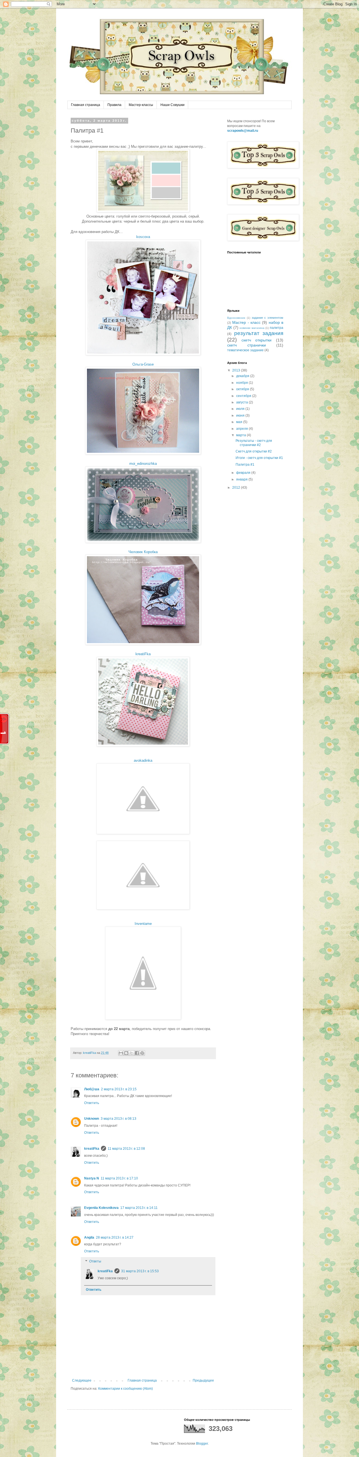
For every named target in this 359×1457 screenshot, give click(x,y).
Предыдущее (203, 1380)
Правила (114, 105)
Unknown (91, 1119)
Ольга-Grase (143, 364)
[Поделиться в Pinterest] (142, 1053)
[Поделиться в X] (131, 1053)
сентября (244, 396)
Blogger (202, 1444)
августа (242, 402)
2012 (236, 487)
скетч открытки (256, 340)
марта (241, 435)
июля (240, 409)
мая (239, 422)
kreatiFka (143, 654)
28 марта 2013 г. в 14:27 (115, 1237)
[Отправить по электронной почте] (121, 1053)
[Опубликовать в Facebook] (137, 1053)
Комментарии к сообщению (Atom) (125, 1389)
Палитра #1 (245, 465)
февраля (243, 473)
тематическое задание (245, 350)
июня (240, 415)
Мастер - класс (246, 322)
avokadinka (143, 760)
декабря (243, 376)
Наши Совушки (172, 105)
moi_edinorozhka (143, 463)
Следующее (81, 1380)
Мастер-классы (141, 105)
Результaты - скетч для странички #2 (254, 443)
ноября (242, 383)
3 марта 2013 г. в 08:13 (118, 1119)
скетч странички (246, 345)
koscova (143, 237)
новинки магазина (252, 327)
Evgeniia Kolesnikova (101, 1208)
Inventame (143, 924)
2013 (236, 370)
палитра (276, 328)
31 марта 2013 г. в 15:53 (140, 1271)
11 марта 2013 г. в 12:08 (126, 1149)
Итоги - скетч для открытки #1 (259, 458)
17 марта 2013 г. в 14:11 (139, 1208)
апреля (242, 429)
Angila (89, 1237)
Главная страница (85, 105)
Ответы (95, 1261)
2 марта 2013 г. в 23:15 (119, 1089)
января (242, 479)
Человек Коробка (143, 552)
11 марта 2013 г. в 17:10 (119, 1178)
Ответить (91, 1103)
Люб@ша (91, 1089)
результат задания (259, 333)
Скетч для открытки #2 (254, 451)
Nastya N (91, 1178)
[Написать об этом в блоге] (126, 1053)
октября (243, 389)
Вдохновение (236, 317)
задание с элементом (268, 317)
